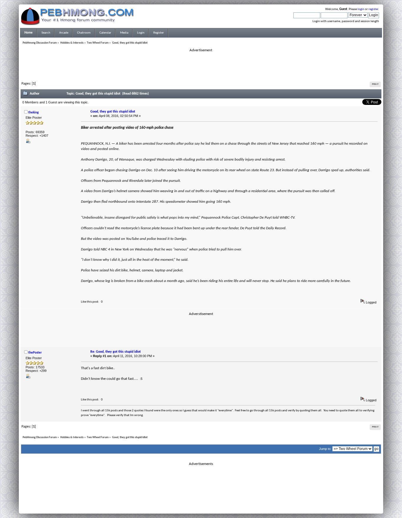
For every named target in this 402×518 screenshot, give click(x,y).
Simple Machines (220, 500)
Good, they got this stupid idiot (112, 111)
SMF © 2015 (198, 500)
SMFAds (189, 504)
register (373, 9)
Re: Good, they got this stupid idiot (115, 352)
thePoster (35, 352)
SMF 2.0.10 (178, 500)
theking (33, 112)
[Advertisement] (201, 66)
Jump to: (325, 449)
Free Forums (209, 504)
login (361, 9)
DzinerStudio (209, 507)
